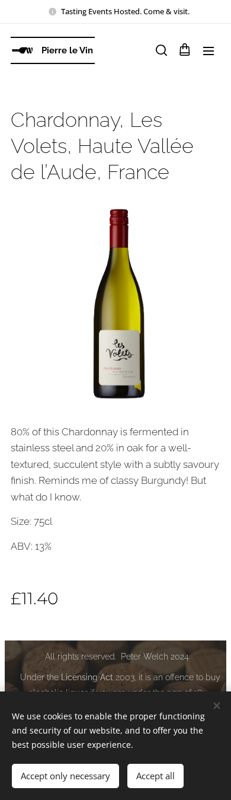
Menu (208, 50)
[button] (160, 50)
